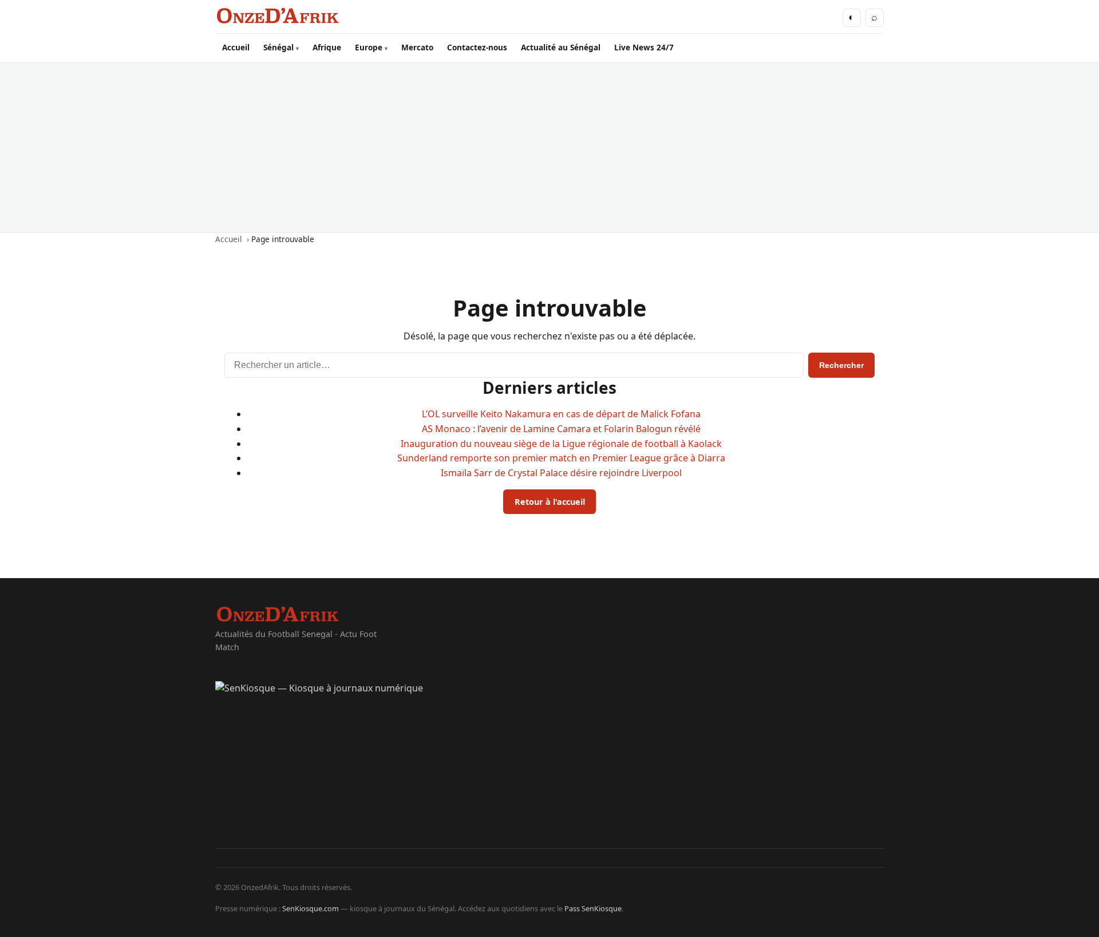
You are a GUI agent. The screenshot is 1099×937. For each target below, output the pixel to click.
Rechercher (841, 365)
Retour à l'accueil (550, 501)
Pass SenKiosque (593, 908)
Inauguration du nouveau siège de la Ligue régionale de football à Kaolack (561, 443)
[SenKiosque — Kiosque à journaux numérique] (549, 764)
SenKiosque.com (310, 908)
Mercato (417, 47)
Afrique (327, 47)
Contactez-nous (477, 47)
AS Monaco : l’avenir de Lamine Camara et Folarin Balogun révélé (561, 428)
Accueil (236, 47)
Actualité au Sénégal (560, 47)
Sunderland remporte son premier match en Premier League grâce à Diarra (561, 458)
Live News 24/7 (644, 47)
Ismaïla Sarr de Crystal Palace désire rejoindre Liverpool (561, 472)
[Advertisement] (549, 148)
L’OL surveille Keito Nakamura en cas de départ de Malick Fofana (561, 414)
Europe (368, 47)
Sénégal (278, 47)
